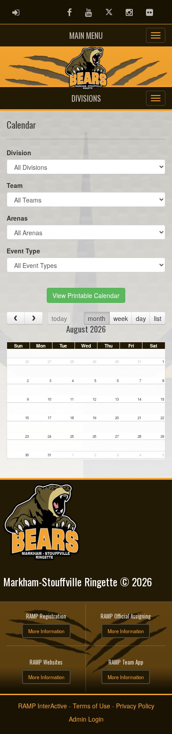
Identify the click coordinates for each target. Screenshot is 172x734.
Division (19, 152)
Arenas (17, 218)
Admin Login (86, 719)
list (157, 318)
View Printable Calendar (86, 295)
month (96, 318)
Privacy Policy (135, 705)
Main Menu (86, 35)
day (141, 318)
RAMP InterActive (42, 705)
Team (14, 185)
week (120, 318)
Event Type (23, 250)
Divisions (86, 98)
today (59, 318)
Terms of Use (91, 705)
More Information (46, 631)
